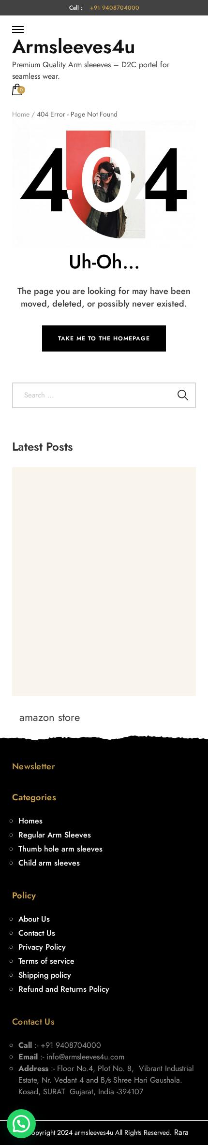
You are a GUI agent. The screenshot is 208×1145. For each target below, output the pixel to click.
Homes (30, 820)
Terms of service (46, 961)
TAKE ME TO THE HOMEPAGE (104, 338)
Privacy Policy (42, 947)
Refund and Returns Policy (63, 989)
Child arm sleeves (49, 862)
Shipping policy (44, 975)
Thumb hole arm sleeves (60, 848)
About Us (34, 919)
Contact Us (36, 933)
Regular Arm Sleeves (54, 834)
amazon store (49, 717)
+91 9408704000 (114, 7)
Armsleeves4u (73, 46)
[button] (21, 1123)
